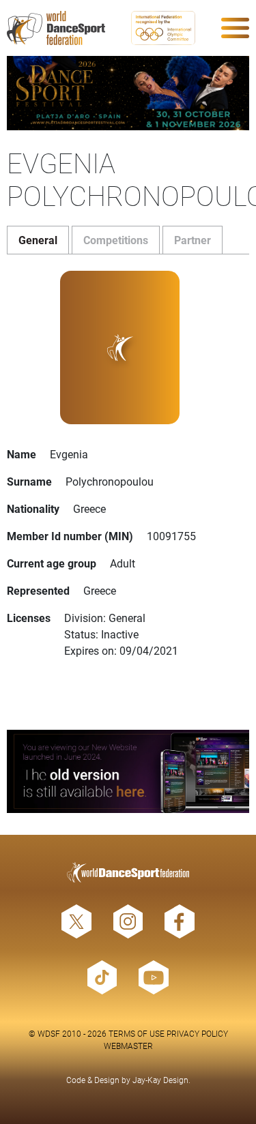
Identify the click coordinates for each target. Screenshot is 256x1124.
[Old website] (128, 771)
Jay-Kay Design (160, 1079)
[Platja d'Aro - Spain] (128, 93)
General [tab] (37, 240)
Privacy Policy (197, 1033)
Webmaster (128, 1045)
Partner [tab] (192, 240)
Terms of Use (137, 1033)
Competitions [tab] (115, 240)
